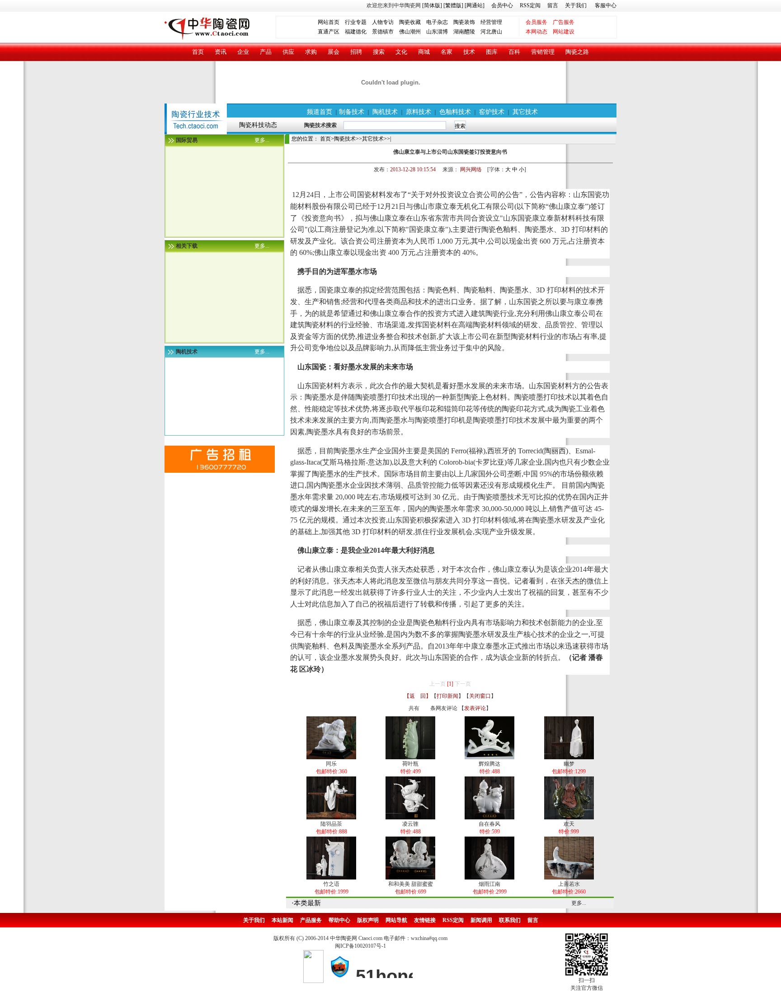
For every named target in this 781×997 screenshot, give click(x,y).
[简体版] (432, 5)
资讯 (220, 51)
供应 (288, 51)
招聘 (356, 51)
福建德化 (356, 31)
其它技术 (525, 111)
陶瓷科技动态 (258, 124)
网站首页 (328, 22)
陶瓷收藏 (410, 22)
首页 (198, 51)
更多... (261, 140)
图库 (492, 51)
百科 (514, 51)
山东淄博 (437, 31)
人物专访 (383, 22)
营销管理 (543, 51)
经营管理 (491, 22)
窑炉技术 (491, 111)
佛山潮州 (410, 31)
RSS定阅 (530, 5)
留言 (552, 5)
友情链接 (425, 920)
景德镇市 (383, 31)
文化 (401, 51)
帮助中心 (339, 920)
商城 (424, 51)
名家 (446, 51)
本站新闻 (282, 920)
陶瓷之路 (577, 51)
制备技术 (351, 111)
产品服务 (311, 920)
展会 (333, 51)
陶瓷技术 (345, 139)
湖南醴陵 (464, 31)
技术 (469, 51)
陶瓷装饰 (464, 22)
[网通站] (475, 5)
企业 (243, 51)
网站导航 (396, 920)
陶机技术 (385, 111)
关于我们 (576, 5)
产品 (266, 51)
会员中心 (502, 5)
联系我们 (510, 920)
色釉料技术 (455, 111)
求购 (311, 51)
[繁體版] (452, 5)
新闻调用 (481, 920)
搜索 (379, 51)
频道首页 (319, 111)
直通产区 (331, 31)
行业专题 (356, 22)
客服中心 (605, 5)
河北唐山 (491, 31)
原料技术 (418, 111)
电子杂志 (437, 22)
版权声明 (368, 920)
